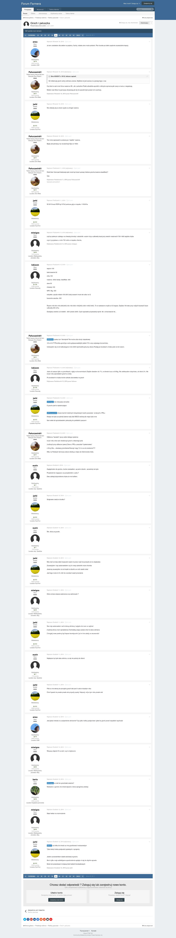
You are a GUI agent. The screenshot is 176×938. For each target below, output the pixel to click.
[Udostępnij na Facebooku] (28, 919)
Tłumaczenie (84, 931)
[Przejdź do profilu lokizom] (35, 276)
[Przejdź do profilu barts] (35, 790)
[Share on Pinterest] (50, 919)
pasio (44, 26)
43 (70, 35)
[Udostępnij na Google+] (31, 919)
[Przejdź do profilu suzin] (35, 476)
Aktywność (40, 9)
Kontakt (93, 931)
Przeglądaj (27, 9)
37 (48, 35)
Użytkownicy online (56, 13)
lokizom (68, 76)
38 (52, 35)
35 (41, 35)
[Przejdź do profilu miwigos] (35, 243)
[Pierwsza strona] (25, 35)
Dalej (78, 35)
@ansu (49, 846)
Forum (25, 13)
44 (73, 35)
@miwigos (50, 402)
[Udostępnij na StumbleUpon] (44, 919)
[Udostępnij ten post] (149, 41)
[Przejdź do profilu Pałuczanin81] (35, 85)
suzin (35, 465)
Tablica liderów (70, 13)
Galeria (33, 13)
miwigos (35, 232)
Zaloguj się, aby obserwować (129, 23)
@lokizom (50, 339)
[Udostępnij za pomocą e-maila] (47, 919)
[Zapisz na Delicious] (37, 919)
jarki (35, 104)
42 (66, 35)
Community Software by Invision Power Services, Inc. (88, 935)
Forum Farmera (31, 3)
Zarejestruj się (148, 3)
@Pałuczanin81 (51, 413)
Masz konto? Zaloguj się (131, 3)
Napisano (55, 41)
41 (63, 35)
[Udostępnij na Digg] (34, 919)
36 (45, 35)
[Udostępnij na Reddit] (41, 919)
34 (38, 35)
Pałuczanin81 (35, 71)
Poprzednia (31, 35)
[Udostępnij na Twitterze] (24, 919)
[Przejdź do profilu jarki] (35, 115)
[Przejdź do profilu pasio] (26, 24)
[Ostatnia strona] (82, 35)
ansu (35, 41)
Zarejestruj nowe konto (56, 900)
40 (59, 35)
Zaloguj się (119, 900)
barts (35, 779)
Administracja (43, 13)
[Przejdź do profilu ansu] (35, 52)
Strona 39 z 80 (90, 35)
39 (55, 35)
